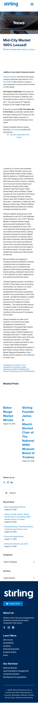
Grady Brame (24, 299)
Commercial (16, 367)
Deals (24, 367)
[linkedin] (13, 627)
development (8, 369)
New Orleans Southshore (16, 370)
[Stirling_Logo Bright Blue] (11, 2)
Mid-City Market (19, 369)
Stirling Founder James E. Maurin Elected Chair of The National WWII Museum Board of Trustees (28, 432)
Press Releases (28, 371)
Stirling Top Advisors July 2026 (16, 544)
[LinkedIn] (12, 482)
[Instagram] (8, 482)
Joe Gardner (15, 130)
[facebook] (4, 627)
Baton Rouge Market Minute (8, 413)
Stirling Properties (9, 77)
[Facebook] (4, 482)
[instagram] (9, 627)
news (20, 371)
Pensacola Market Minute (13, 537)
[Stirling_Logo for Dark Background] (18, 589)
